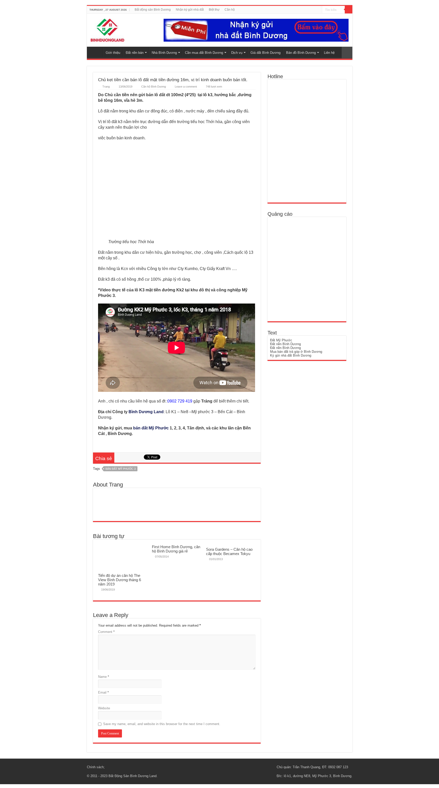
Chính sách (95, 767)
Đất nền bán (135, 53)
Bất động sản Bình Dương (153, 9)
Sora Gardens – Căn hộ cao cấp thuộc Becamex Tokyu (229, 551)
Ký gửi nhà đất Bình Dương (290, 355)
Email (103, 692)
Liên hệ (329, 53)
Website (104, 708)
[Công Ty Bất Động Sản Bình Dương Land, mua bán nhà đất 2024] (107, 29)
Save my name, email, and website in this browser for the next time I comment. (161, 724)
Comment (106, 632)
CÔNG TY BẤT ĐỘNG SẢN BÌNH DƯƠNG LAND (96, 52)
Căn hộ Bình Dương (153, 86)
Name (103, 677)
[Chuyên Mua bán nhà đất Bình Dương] (306, 141)
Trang (106, 86)
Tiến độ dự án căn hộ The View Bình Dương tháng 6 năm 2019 (119, 579)
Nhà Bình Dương (164, 53)
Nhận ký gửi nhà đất (190, 9)
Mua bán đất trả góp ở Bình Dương (296, 352)
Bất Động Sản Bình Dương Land (132, 776)
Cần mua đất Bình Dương (204, 53)
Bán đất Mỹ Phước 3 (120, 468)
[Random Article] (347, 53)
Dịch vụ (236, 53)
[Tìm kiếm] (348, 9)
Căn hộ (230, 9)
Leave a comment (186, 86)
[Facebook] (311, 10)
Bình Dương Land (146, 412)
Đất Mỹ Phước (281, 340)
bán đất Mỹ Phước (151, 428)
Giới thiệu (113, 53)
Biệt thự (214, 9)
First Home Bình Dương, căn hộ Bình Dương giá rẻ (176, 549)
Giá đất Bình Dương (265, 53)
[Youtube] (316, 10)
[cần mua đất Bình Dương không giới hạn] (306, 267)
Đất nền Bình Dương (285, 344)
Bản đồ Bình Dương (301, 53)
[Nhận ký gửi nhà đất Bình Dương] (256, 30)
